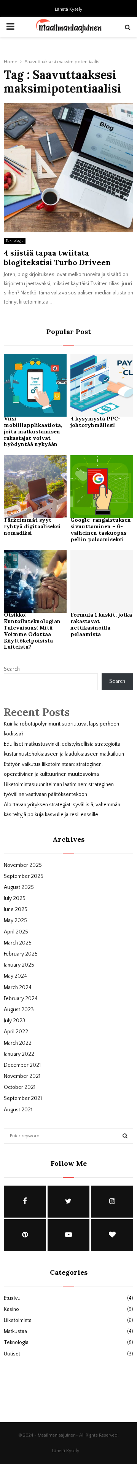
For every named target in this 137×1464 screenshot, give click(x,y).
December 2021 (22, 1065)
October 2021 (19, 1087)
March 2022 (18, 1043)
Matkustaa (15, 1331)
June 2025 (15, 909)
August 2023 (19, 1010)
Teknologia (15, 241)
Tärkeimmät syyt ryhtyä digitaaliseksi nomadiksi (32, 526)
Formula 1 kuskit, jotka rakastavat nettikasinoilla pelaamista (101, 624)
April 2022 (16, 1032)
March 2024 (18, 988)
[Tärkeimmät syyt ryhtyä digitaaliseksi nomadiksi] (35, 486)
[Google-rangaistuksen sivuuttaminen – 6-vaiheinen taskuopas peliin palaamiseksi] (101, 486)
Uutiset (12, 1354)
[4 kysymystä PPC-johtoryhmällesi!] (101, 385)
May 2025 (15, 920)
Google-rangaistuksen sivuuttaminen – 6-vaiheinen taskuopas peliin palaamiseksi (100, 529)
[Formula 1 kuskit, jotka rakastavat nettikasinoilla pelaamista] (101, 581)
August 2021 (18, 1110)
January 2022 (19, 1054)
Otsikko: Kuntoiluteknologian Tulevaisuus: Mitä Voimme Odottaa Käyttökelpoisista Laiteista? (32, 630)
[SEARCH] (125, 1136)
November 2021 (22, 1076)
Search (12, 669)
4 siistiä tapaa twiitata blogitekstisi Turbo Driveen (57, 257)
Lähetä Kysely (68, 9)
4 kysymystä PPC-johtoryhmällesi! (95, 421)
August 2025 (19, 887)
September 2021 (23, 1098)
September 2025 (23, 876)
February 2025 (21, 954)
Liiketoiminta (18, 1320)
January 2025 (19, 965)
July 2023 (14, 1021)
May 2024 (15, 976)
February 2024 (21, 999)
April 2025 (16, 932)
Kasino (11, 1309)
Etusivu (12, 1298)
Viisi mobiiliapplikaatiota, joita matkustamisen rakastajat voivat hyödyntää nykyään (33, 431)
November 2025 (23, 865)
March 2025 (18, 943)
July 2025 (14, 898)
